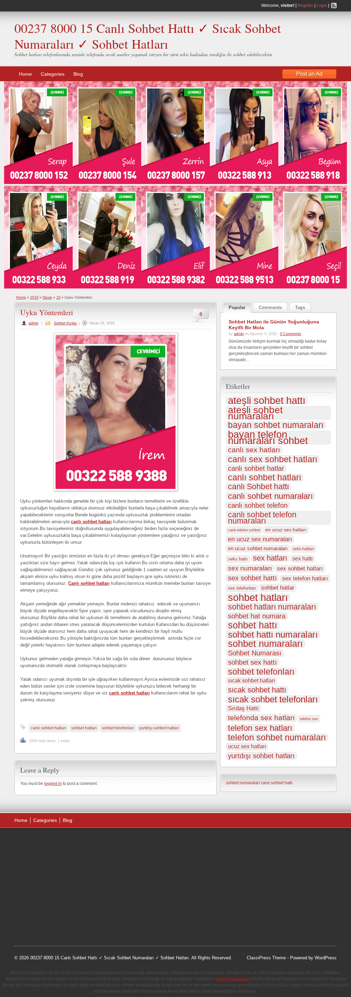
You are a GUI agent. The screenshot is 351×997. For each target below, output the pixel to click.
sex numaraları (250, 568)
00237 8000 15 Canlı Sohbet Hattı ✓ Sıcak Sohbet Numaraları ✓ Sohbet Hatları (147, 35)
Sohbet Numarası (254, 653)
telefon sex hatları (260, 728)
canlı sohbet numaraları (270, 496)
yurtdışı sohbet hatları (159, 728)
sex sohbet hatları (300, 568)
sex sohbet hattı (252, 578)
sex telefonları (242, 588)
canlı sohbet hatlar (256, 468)
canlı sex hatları (254, 450)
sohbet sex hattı (252, 662)
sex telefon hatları (305, 578)
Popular (237, 307)
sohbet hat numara (257, 616)
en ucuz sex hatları (285, 529)
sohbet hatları (84, 728)
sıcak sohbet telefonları (273, 699)
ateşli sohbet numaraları (255, 413)
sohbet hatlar (277, 587)
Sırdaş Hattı (243, 708)
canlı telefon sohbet (244, 530)
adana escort (34, 841)
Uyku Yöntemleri (46, 312)
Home (25, 74)
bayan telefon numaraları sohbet (268, 437)
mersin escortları (49, 910)
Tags (300, 307)
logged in (53, 783)
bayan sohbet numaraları (276, 425)
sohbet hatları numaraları (272, 607)
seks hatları (303, 549)
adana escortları (67, 841)
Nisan (47, 297)
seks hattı (238, 559)
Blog (78, 74)
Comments (270, 307)
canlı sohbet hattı (276, 782)
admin (33, 323)
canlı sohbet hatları (48, 728)
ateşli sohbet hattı (266, 400)
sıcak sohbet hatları (251, 681)
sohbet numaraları (265, 644)
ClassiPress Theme (266, 957)
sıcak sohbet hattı (257, 690)
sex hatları (270, 558)
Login (321, 5)
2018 (34, 297)
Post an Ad (309, 74)
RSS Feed (334, 5)
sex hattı (302, 559)
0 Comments (290, 334)
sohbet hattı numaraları (273, 634)
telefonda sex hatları (261, 718)
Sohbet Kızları (65, 323)
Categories (52, 74)
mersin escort (49, 919)
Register (305, 5)
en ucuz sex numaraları (260, 539)
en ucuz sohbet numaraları (258, 548)
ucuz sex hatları (247, 746)
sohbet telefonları (118, 728)
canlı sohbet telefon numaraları (262, 518)
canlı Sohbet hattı (258, 487)
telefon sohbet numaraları (277, 737)
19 (58, 297)
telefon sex (309, 719)
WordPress (326, 957)
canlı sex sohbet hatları (272, 459)
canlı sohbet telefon (258, 505)
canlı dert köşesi (48, 893)
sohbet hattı (252, 625)
